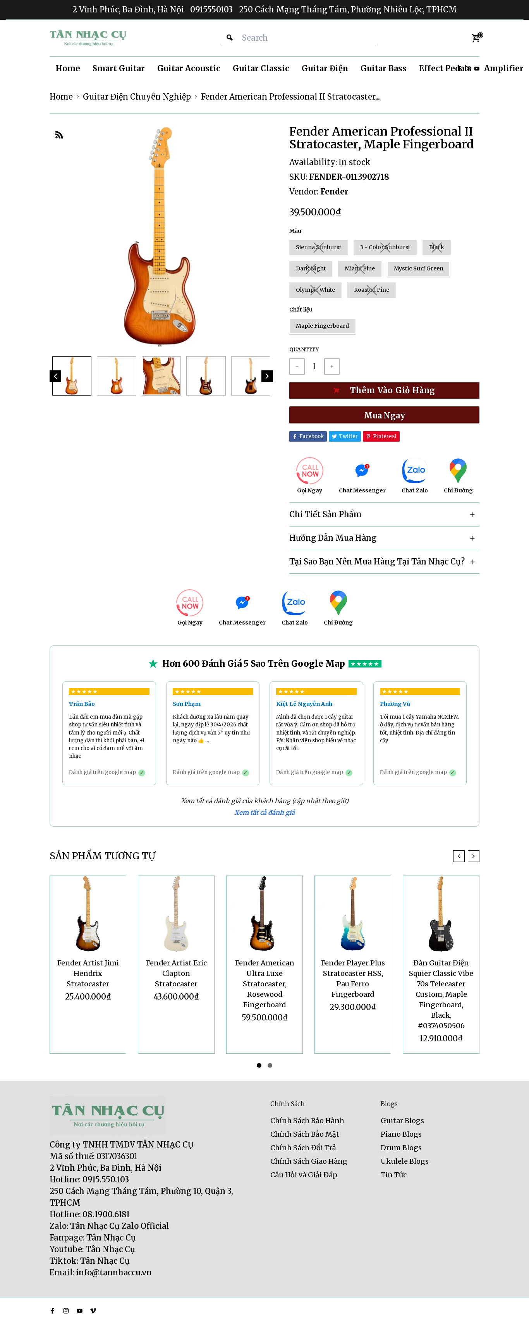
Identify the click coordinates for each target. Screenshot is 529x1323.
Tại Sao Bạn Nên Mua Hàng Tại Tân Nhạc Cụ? (377, 561)
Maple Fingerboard (322, 325)
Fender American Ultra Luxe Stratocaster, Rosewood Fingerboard (264, 983)
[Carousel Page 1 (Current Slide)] (259, 1065)
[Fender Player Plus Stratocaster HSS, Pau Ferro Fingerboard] (353, 914)
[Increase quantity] (332, 366)
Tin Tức (394, 1174)
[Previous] (55, 376)
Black (436, 247)
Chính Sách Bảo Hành (307, 1120)
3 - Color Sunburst (385, 247)
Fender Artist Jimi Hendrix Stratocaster (88, 973)
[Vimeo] (93, 1311)
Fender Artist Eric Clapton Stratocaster (176, 973)
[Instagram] (66, 1311)
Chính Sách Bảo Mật (304, 1134)
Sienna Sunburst (318, 247)
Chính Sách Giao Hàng (308, 1161)
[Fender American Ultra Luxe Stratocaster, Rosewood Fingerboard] (264, 914)
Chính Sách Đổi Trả (303, 1147)
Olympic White (315, 289)
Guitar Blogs (402, 1120)
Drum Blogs (401, 1147)
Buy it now (384, 414)
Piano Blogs (401, 1134)
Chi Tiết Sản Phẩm (325, 514)
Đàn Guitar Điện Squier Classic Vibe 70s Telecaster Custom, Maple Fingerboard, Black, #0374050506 (441, 994)
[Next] (267, 376)
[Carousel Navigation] (466, 856)
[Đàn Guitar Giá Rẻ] (88, 37)
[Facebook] (52, 1311)
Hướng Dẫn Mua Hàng (332, 538)
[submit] (229, 38)
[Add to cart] (384, 390)
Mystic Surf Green (418, 268)
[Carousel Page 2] (270, 1065)
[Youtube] (476, 68)
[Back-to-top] (511, 1307)
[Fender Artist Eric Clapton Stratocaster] (176, 914)
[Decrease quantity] (297, 366)
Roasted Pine (371, 289)
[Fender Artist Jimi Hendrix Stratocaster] (88, 914)
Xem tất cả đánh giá (264, 812)
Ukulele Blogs (405, 1161)
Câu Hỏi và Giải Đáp (303, 1174)
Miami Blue (360, 268)
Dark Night (311, 268)
